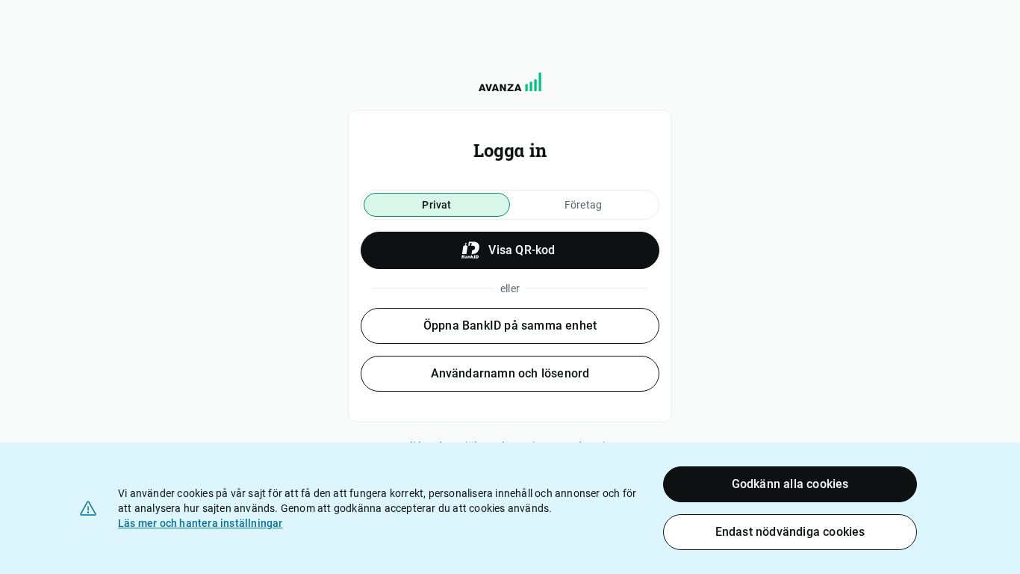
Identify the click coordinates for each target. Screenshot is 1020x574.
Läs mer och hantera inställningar (200, 523)
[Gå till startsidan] (510, 81)
